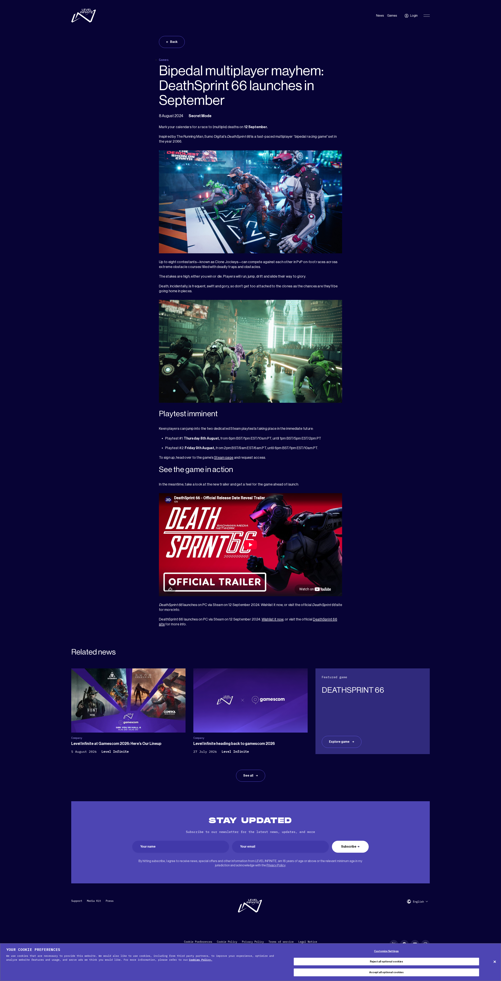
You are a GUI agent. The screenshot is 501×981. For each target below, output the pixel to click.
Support (76, 901)
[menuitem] (420, 901)
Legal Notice (307, 941)
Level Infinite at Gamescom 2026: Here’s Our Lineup (116, 744)
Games (392, 15)
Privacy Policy (276, 865)
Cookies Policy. (200, 959)
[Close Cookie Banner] (494, 961)
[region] (250, 962)
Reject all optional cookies (386, 961)
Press (110, 901)
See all (248, 775)
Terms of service (281, 941)
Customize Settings (386, 951)
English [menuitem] (418, 901)
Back (174, 41)
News (380, 15)
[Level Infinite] (83, 15)
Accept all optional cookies (386, 972)
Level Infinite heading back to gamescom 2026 (234, 744)
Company (76, 738)
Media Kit (94, 901)
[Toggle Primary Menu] (427, 16)
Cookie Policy (227, 941)
